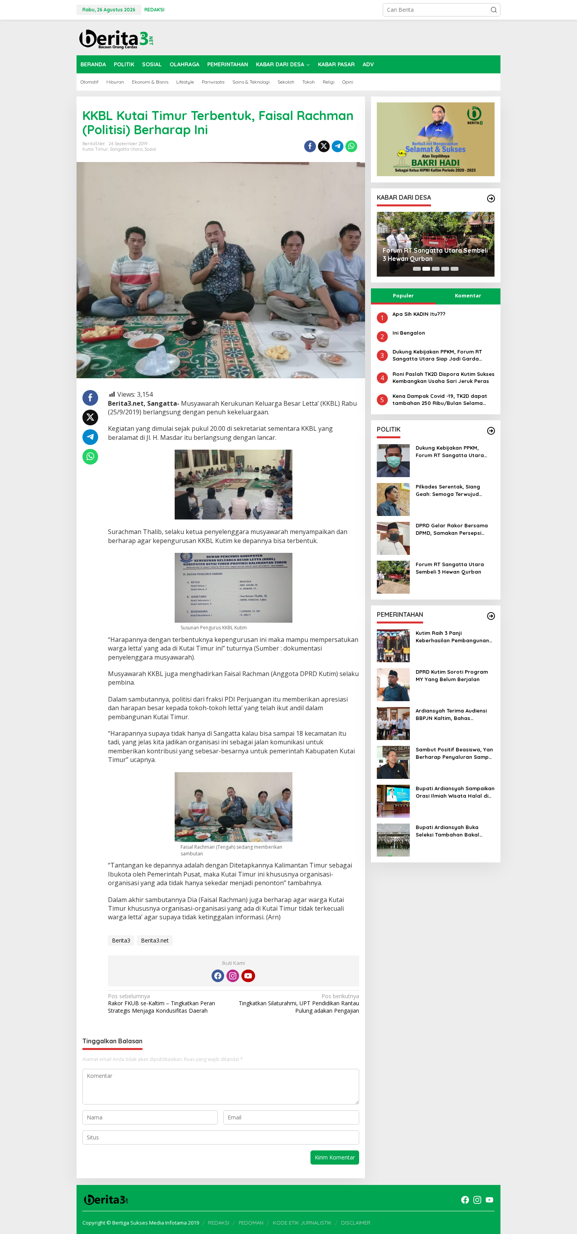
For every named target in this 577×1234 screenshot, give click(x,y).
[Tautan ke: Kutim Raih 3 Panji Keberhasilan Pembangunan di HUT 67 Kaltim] (393, 645)
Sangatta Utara (126, 149)
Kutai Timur (95, 149)
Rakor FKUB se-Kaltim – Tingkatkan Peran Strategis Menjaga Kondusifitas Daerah (161, 1003)
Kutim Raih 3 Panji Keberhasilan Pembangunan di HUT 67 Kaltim (452, 636)
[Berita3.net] (116, 37)
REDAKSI (218, 1222)
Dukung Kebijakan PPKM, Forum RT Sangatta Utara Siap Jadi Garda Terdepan (437, 355)
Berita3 (121, 940)
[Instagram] (232, 976)
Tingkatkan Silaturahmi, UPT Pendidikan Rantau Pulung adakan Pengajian (299, 1003)
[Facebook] (218, 976)
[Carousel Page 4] (445, 269)
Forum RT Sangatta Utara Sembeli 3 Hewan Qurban (435, 254)
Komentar (468, 295)
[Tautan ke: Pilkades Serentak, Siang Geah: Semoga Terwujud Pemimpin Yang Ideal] (393, 499)
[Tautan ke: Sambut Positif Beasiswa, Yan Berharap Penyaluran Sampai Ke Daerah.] (393, 762)
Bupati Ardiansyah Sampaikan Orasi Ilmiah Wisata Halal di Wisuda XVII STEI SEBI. (455, 792)
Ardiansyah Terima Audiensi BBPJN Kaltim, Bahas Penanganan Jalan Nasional (453, 714)
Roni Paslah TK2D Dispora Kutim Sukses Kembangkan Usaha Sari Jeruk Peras (444, 377)
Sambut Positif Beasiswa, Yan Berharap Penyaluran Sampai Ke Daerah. (454, 753)
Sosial (150, 149)
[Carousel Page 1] (417, 269)
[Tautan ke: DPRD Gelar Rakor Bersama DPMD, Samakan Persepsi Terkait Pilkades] (393, 537)
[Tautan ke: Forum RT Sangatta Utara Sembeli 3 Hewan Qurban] (393, 576)
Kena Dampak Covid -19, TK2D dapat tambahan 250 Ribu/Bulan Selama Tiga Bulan (440, 399)
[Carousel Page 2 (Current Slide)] (426, 269)
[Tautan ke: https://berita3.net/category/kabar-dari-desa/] (491, 198)
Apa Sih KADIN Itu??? (419, 314)
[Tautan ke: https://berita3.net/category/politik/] (491, 431)
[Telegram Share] (337, 146)
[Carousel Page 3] (436, 269)
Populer (403, 295)
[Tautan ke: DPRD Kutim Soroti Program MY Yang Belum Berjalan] (393, 684)
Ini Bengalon (409, 333)
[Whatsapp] (351, 146)
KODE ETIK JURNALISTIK (302, 1222)
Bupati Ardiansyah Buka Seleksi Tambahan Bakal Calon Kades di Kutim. (447, 831)
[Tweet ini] (324, 146)
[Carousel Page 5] (454, 269)
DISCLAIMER (356, 1222)
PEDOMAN (251, 1222)
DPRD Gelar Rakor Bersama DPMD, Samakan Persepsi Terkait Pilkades (452, 529)
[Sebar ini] (310, 146)
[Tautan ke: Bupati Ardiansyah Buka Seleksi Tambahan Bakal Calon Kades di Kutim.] (393, 839)
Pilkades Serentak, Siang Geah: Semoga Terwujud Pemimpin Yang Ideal (448, 490)
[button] (493, 9)
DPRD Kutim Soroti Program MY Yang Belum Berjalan (452, 675)
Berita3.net (155, 940)
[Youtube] (248, 976)
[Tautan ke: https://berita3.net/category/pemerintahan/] (491, 616)
